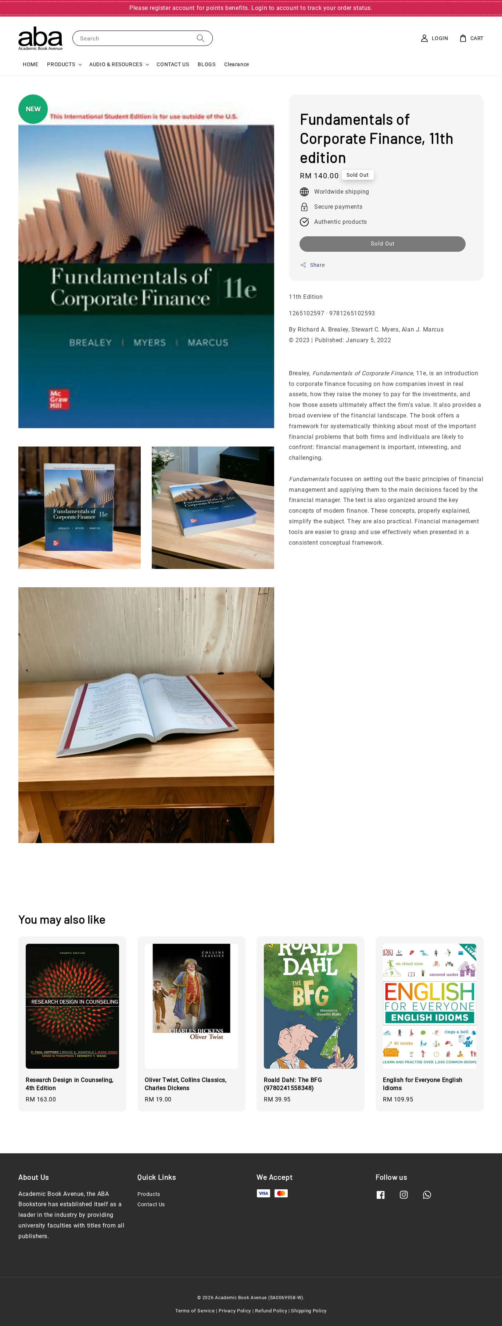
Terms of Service (195, 1311)
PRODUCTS (61, 64)
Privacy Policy (235, 1311)
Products (148, 1194)
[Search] (200, 38)
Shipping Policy (309, 1311)
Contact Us (151, 1204)
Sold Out (383, 243)
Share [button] (317, 265)
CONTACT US (173, 64)
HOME (30, 64)
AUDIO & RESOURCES (115, 64)
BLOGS (206, 64)
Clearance (236, 64)
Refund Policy (271, 1311)
